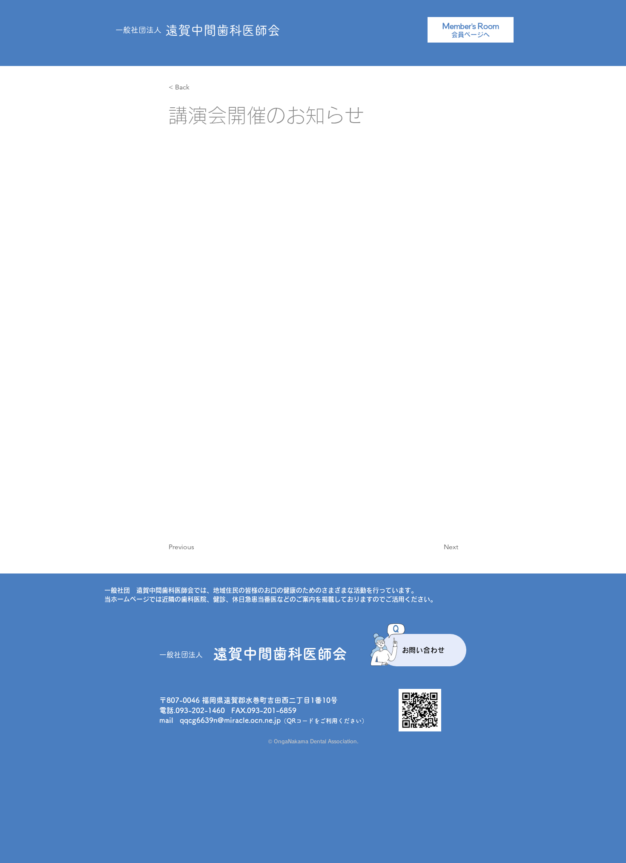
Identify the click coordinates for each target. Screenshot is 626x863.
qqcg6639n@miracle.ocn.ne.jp (230, 720)
